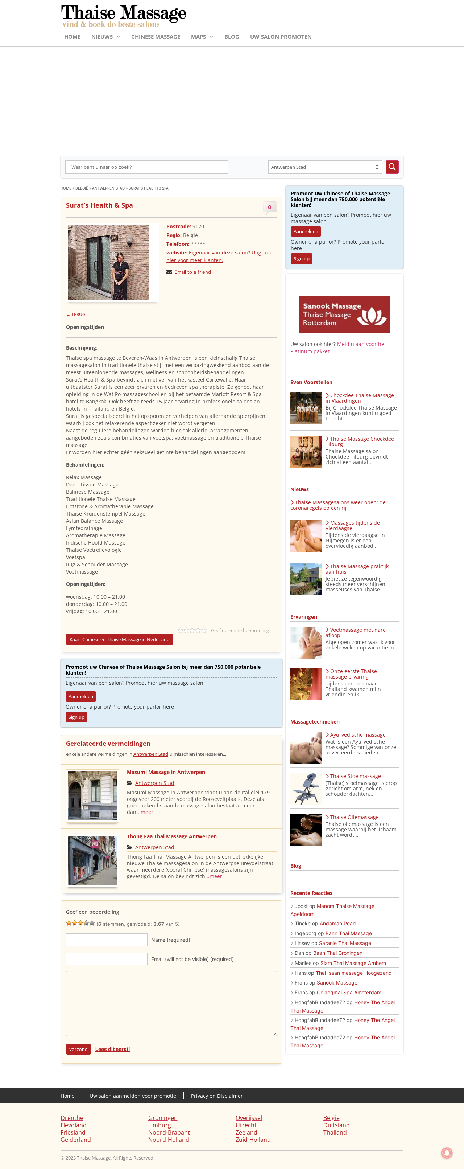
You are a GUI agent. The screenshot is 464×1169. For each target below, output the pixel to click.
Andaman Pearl (338, 923)
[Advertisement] (232, 101)
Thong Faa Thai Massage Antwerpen (172, 836)
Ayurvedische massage (358, 734)
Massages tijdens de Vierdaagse (353, 525)
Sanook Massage (337, 982)
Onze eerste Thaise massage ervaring (351, 674)
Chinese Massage (155, 36)
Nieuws (102, 36)
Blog (231, 36)
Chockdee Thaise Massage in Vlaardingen (360, 398)
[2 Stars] (75, 923)
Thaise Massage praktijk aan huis (357, 569)
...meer (144, 811)
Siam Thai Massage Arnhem (353, 963)
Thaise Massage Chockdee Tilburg (360, 441)
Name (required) (170, 940)
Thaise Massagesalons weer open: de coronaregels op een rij (338, 505)
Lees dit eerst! (112, 1049)
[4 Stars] (86, 923)
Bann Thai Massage (349, 933)
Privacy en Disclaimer (217, 1095)
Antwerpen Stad (108, 188)
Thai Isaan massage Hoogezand (354, 973)
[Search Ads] (392, 167)
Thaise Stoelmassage (355, 776)
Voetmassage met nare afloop (356, 632)
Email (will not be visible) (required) (192, 959)
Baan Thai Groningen (337, 953)
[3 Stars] (80, 923)
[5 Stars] (92, 923)
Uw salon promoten (281, 36)
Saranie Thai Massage (345, 943)
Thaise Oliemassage (354, 817)
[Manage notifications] (447, 1153)
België (81, 188)
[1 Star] (69, 923)
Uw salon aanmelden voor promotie (133, 1095)
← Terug (76, 314)
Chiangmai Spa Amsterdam (349, 992)
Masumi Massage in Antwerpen (166, 772)
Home (72, 36)
